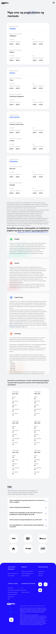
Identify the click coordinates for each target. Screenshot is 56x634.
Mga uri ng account (13, 573)
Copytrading (11, 575)
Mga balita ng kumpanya (14, 590)
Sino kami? (10, 588)
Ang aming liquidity (12, 592)
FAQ (9, 598)
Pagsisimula (41, 571)
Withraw (40, 575)
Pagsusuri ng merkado (27, 571)
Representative (26, 592)
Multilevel (24, 590)
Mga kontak (11, 596)
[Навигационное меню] (54, 2)
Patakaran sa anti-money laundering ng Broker (29, 614)
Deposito (40, 573)
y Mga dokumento (12, 594)
